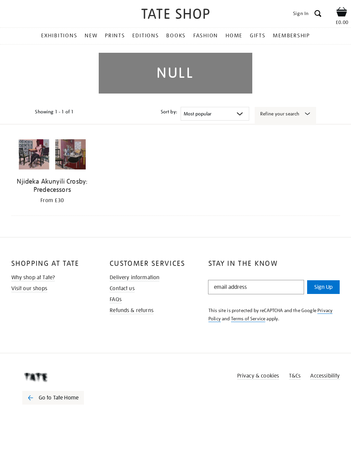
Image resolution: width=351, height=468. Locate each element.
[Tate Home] (58, 377)
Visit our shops (29, 288)
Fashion (205, 35)
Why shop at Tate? (33, 277)
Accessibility (325, 375)
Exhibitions (59, 35)
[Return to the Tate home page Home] (175, 15)
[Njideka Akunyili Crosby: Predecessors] (52, 155)
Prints (115, 35)
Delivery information (134, 277)
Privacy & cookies (258, 375)
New (91, 35)
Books (176, 35)
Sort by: (169, 112)
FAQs (116, 299)
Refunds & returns (132, 310)
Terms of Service (248, 319)
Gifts (258, 35)
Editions (145, 35)
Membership (291, 35)
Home (234, 35)
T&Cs (295, 375)
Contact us (122, 288)
